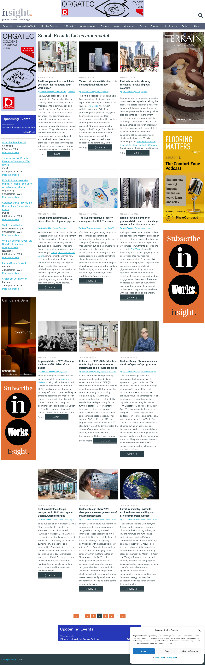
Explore (185, 26)
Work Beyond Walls (12, 225)
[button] (199, 630)
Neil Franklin (128, 92)
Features (105, 26)
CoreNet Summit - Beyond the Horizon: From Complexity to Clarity (17, 206)
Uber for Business (49, 26)
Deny (167, 651)
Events (142, 26)
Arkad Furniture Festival (14, 142)
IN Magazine (69, 26)
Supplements (171, 26)
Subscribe (7, 26)
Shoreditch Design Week (14, 279)
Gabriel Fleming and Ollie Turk (53, 92)
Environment (140, 228)
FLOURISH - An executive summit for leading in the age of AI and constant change (17, 183)
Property (144, 92)
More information (10, 152)
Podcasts (155, 26)
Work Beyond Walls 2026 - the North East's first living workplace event (17, 244)
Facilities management (117, 228)
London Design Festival (14, 263)
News (116, 26)
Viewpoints (129, 26)
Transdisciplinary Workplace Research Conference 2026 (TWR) (16, 161)
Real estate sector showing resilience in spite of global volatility (135, 84)
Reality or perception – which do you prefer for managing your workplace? (56, 84)
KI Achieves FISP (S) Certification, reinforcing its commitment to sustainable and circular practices (98, 364)
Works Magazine (88, 26)
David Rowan (87, 228)
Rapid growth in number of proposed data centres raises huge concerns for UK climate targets (139, 221)
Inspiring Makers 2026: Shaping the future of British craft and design (56, 364)
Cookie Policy (160, 658)
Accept (144, 651)
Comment (72, 92)
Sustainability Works (26, 26)
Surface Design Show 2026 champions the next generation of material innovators (98, 512)
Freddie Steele (88, 92)
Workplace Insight (10, 659)
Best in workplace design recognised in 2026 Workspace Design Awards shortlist (55, 512)
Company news (101, 92)
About (196, 26)
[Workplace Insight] (17, 14)
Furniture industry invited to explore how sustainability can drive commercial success (137, 512)
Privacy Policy (172, 658)
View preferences (190, 651)
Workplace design (148, 371)
